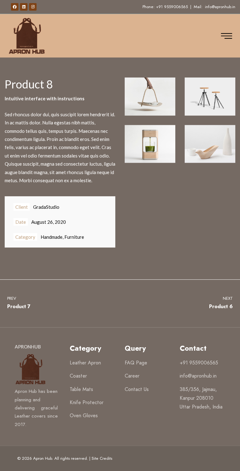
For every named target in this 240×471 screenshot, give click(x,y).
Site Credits (102, 458)
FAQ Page (136, 362)
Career (132, 375)
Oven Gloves (84, 415)
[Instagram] (33, 7)
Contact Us (137, 389)
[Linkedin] (24, 7)
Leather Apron (85, 362)
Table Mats (81, 389)
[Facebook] (14, 7)
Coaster (78, 375)
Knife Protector (86, 402)
